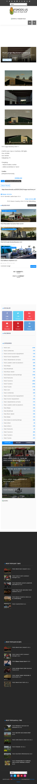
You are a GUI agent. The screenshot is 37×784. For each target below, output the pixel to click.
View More (32, 205)
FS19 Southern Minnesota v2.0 (22, 754)
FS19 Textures (8, 378)
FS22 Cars (7, 390)
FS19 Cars (7, 347)
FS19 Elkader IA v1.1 (11, 490)
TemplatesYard (17, 779)
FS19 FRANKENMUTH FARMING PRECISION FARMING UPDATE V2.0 (21, 762)
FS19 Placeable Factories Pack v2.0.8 (12, 224)
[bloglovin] (17, 1)
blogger (33, 266)
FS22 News (7, 417)
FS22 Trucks (8, 438)
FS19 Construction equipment (14, 353)
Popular (8, 442)
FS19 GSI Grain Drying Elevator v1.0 (11, 242)
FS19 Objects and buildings (9, 211)
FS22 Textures (8, 429)
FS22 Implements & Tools (12, 402)
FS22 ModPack (8, 411)
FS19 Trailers (8, 384)
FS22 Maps (7, 408)
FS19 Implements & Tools (12, 359)
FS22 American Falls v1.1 (20, 682)
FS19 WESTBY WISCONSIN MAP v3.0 (16, 469)
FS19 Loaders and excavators (13, 363)
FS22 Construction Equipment (14, 396)
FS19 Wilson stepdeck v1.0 (9, 260)
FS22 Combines (9, 393)
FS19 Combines (9, 350)
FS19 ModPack (8, 368)
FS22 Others (8, 426)
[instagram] (27, 1)
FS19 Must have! (9, 372)
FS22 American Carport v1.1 (21, 569)
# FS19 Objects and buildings (13, 181)
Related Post (6, 205)
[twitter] (9, 1)
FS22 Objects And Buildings (13, 420)
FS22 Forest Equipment (11, 399)
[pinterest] (14, 1)
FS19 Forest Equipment (11, 356)
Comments (29, 442)
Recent (18, 442)
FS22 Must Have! (9, 414)
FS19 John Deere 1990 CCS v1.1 (22, 740)
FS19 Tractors (8, 381)
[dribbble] (19, 1)
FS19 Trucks (8, 387)
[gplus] (12, 1)
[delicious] (29, 1)
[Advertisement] (19, 35)
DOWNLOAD (18, 178)
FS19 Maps (7, 366)
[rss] (22, 1)
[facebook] (7, 1)
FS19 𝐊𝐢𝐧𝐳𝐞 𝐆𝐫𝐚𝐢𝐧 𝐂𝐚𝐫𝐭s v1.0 (21, 661)
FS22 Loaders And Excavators (13, 405)
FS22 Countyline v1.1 (19, 604)
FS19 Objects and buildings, (19, 57)
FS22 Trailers (8, 435)
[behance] (24, 1)
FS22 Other (7, 423)
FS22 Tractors (8, 432)
